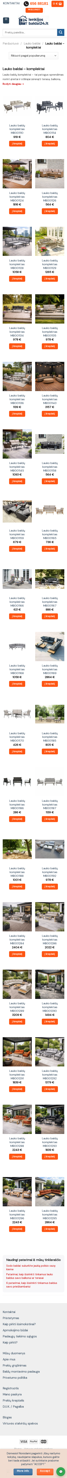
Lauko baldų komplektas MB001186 (17, 804)
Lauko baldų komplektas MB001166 (17, 601)
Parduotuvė (11, 43)
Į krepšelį (17, 143)
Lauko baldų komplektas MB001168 (17, 669)
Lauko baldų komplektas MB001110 (17, 129)
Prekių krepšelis (13, 1400)
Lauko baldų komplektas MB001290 (50, 1007)
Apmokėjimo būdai (15, 1330)
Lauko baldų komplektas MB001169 (50, 669)
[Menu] (6, 20)
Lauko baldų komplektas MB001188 (17, 872)
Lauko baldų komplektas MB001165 (50, 534)
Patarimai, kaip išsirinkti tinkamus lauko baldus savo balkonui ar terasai (29, 1276)
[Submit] (60, 32)
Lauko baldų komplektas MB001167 (50, 601)
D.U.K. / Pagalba (13, 1407)
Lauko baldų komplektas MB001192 (50, 872)
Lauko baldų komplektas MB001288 (17, 1142)
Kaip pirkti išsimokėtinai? (19, 1324)
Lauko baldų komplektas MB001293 (50, 1142)
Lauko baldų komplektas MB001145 (17, 466)
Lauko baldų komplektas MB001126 (50, 196)
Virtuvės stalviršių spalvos (20, 1423)
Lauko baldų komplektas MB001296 (17, 1214)
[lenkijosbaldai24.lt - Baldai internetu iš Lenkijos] (33, 21)
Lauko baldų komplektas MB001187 (50, 804)
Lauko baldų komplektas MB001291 (17, 1074)
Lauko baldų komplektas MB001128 (17, 264)
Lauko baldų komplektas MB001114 (50, 129)
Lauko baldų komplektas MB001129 (50, 264)
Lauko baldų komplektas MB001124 (17, 196)
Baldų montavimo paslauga (21, 1371)
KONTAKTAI (11, 3)
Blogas (7, 1417)
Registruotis (11, 1388)
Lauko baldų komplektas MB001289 (17, 1007)
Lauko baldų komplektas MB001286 (50, 939)
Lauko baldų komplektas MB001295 (50, 1214)
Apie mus (9, 1359)
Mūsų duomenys (14, 1353)
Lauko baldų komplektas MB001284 (17, 939)
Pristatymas (11, 1318)
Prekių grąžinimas (14, 1365)
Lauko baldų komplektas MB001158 (50, 466)
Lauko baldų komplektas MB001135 (50, 331)
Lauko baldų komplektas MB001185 (50, 737)
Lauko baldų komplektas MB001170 (17, 737)
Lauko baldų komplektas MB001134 (17, 331)
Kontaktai (9, 1312)
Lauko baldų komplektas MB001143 (50, 399)
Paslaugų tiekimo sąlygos (20, 1336)
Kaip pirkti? (10, 1342)
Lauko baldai (32, 43)
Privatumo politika (15, 1378)
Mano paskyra (12, 1394)
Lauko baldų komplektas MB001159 (17, 534)
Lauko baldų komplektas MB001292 (50, 1074)
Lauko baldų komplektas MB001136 (17, 399)
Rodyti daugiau (13, 83)
